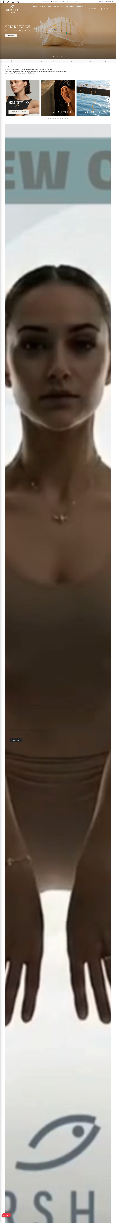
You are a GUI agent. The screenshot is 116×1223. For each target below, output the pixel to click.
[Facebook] (3, 1)
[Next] (108, 99)
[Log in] (105, 8)
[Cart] (109, 8)
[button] (54, 56)
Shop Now (23, 35)
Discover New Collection (18, 111)
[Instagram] (8, 1)
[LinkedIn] (18, 1)
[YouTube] (13, 1)
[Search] (101, 8)
